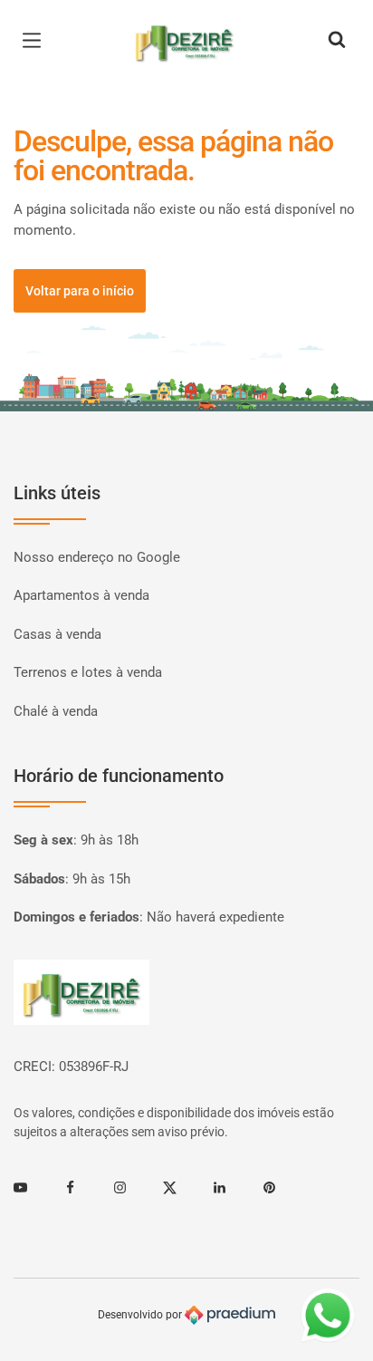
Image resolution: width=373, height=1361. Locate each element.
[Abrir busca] (337, 41)
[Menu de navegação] (36, 40)
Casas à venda (57, 634)
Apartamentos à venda (81, 595)
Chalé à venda (56, 711)
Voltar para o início (79, 291)
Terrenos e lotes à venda (88, 672)
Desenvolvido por (141, 1314)
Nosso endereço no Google (97, 557)
